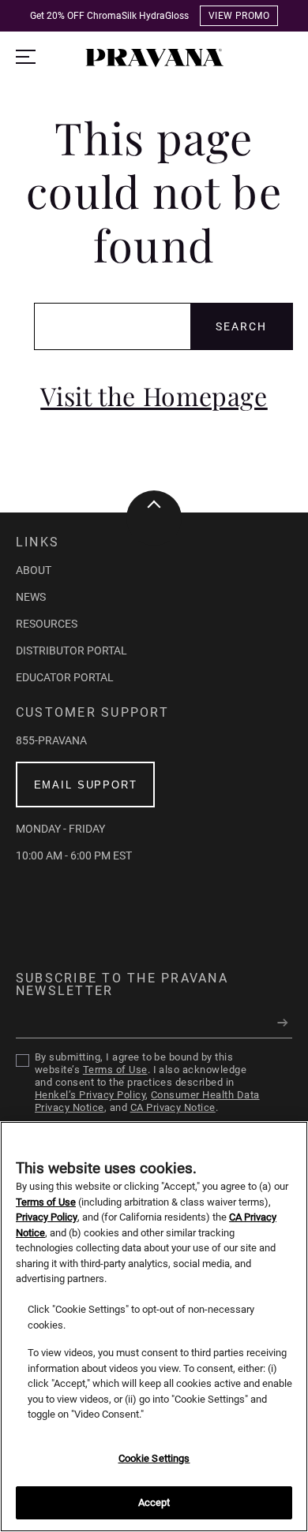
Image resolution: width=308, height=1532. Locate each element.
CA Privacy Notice (173, 1107)
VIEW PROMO (239, 15)
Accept (154, 1502)
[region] (154, 1326)
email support (85, 785)
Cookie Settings (154, 1458)
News (31, 597)
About (33, 570)
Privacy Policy (46, 1217)
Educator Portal (65, 677)
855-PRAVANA (51, 740)
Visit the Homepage (154, 396)
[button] (154, 64)
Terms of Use (115, 1069)
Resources (46, 623)
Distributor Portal (71, 650)
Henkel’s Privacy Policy (90, 1095)
